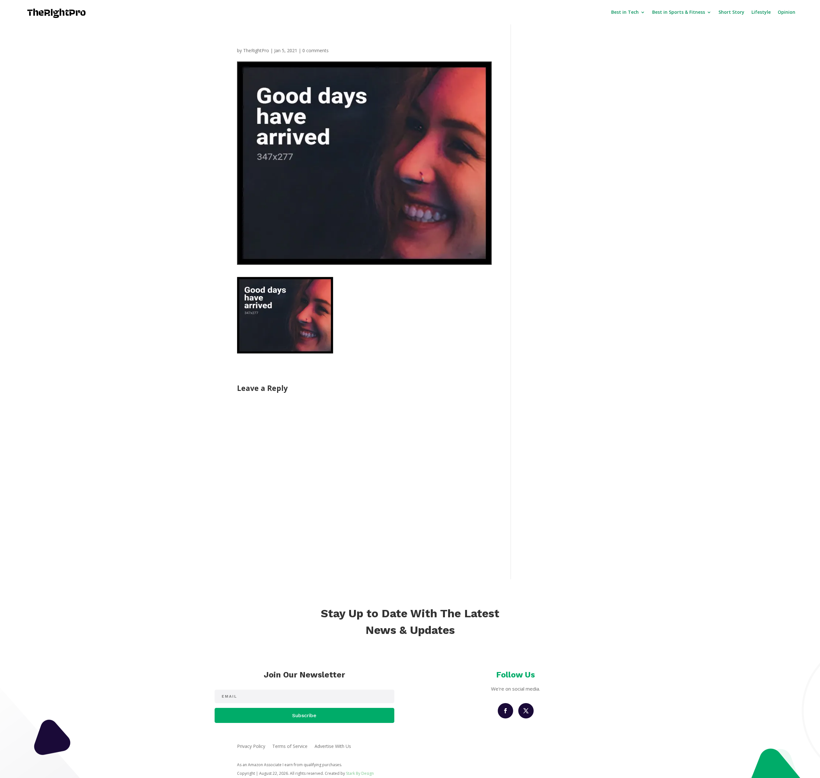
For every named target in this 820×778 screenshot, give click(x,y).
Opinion (786, 12)
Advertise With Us (333, 746)
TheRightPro (256, 50)
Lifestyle (761, 12)
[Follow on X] (526, 710)
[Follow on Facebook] (505, 710)
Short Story (731, 12)
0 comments (315, 50)
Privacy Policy (251, 746)
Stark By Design (360, 773)
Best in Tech (625, 12)
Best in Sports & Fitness (678, 12)
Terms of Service (290, 746)
